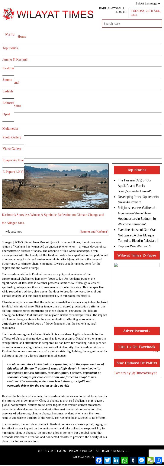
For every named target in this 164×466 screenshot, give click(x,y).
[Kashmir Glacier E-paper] (137, 295)
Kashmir (8, 68)
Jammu (7, 80)
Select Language (147, 3)
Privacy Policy (81, 451)
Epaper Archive (13, 160)
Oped (6, 114)
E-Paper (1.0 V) (13, 172)
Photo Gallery (12, 137)
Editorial (8, 103)
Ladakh (8, 91)
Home (22, 36)
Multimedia (10, 128)
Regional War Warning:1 (134, 246)
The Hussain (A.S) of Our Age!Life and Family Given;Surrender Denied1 (135, 185)
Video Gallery (12, 148)
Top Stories (10, 48)
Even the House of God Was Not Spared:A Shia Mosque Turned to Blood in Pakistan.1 (138, 235)
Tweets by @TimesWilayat (135, 373)
